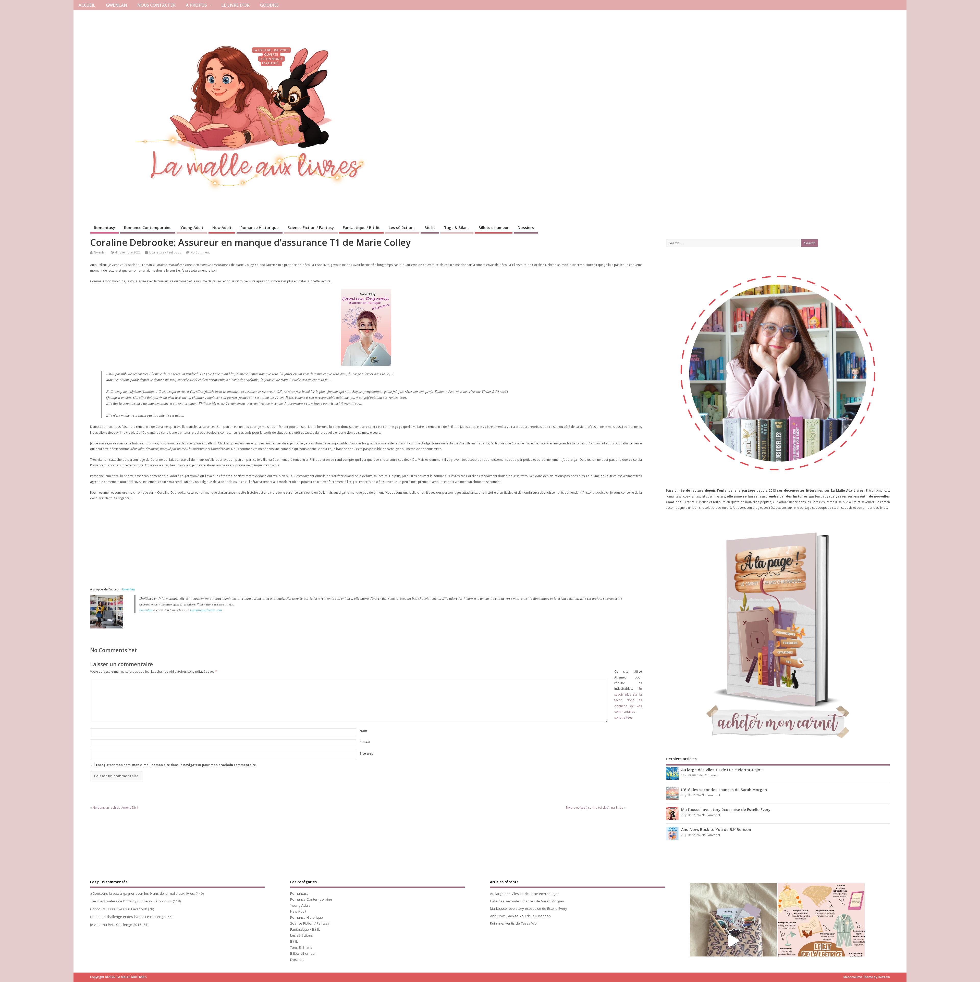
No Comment (200, 252)
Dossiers (526, 227)
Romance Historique (259, 227)
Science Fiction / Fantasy (311, 227)
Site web (366, 753)
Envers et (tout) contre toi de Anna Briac (594, 807)
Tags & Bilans (457, 227)
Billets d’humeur (494, 227)
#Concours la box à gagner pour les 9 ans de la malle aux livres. (142, 893)
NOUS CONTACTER (156, 5)
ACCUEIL (87, 5)
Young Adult (191, 227)
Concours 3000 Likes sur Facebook (118, 909)
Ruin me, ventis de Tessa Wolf (514, 923)
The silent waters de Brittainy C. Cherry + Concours (131, 901)
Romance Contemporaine (148, 227)
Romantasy (104, 227)
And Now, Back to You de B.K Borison (716, 829)
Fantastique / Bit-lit (361, 227)
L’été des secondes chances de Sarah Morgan (724, 789)
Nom (363, 731)
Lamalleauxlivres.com (206, 610)
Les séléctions (402, 227)
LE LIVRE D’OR (235, 5)
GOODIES (269, 5)
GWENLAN (116, 5)
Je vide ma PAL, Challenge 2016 (115, 924)
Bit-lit (429, 227)
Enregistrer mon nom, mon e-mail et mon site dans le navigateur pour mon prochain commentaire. (176, 765)
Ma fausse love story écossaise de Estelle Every (725, 809)
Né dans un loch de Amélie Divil (115, 807)
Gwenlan (100, 252)
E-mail (365, 742)
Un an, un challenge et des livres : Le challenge (127, 916)
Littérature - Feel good (165, 252)
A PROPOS (196, 5)
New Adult (221, 227)
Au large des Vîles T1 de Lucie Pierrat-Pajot (721, 769)
